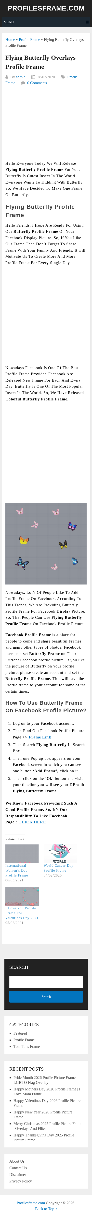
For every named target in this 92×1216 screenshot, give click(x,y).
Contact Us (18, 1168)
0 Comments (37, 83)
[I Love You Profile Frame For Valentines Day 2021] (22, 896)
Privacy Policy (20, 1181)
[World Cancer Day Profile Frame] (60, 854)
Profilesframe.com (46, 8)
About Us (17, 1161)
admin (21, 77)
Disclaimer (17, 1174)
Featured (20, 1033)
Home (10, 39)
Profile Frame (29, 39)
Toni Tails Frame (26, 1046)
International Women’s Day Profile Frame (16, 870)
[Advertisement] (46, 125)
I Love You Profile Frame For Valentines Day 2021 (22, 913)
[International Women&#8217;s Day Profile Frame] (22, 854)
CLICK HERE (32, 822)
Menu (9, 22)
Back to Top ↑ (46, 1209)
